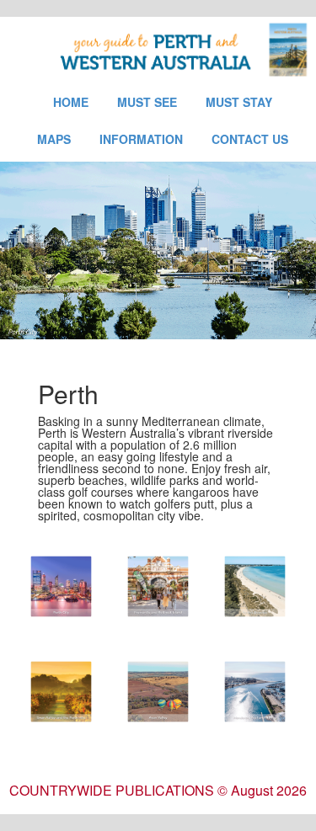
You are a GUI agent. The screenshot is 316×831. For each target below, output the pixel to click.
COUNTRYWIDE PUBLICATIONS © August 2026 (158, 790)
